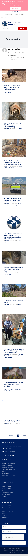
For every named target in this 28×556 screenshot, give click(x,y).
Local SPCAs (12, 226)
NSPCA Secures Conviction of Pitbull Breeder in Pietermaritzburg (13, 125)
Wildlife (15, 410)
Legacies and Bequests (8, 492)
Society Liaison (6, 473)
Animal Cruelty (12, 78)
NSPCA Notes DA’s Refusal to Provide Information (13, 421)
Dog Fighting (12, 260)
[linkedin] (20, 11)
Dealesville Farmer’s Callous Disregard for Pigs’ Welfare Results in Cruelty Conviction (13, 162)
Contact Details (6, 508)
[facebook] (9, 11)
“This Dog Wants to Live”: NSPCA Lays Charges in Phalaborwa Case (12, 87)
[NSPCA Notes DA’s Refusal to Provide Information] (14, 408)
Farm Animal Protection (8, 463)
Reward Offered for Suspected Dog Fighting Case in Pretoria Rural (13, 269)
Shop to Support (6, 488)
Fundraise (4, 490)
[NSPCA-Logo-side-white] (9, 442)
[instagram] (15, 11)
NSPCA (7, 91)
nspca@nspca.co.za (10, 451)
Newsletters (5, 517)
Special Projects (19, 188)
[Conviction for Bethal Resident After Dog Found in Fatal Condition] (14, 373)
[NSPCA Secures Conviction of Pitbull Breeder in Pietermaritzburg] (14, 111)
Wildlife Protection (7, 465)
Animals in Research (7, 467)
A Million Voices (6, 494)
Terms (9, 550)
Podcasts (4, 515)
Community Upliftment (8, 469)
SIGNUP (14, 542)
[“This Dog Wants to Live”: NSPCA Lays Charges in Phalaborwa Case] (14, 75)
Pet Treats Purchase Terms (15, 552)
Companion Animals (17, 331)
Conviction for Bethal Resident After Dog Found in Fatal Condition (13, 384)
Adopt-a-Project (6, 486)
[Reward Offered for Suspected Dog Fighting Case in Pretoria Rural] (14, 257)
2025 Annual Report (7, 511)
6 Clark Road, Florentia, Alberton (13, 446)
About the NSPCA (7, 506)
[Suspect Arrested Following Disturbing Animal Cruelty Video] (14, 186)
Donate (4, 496)
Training (4, 471)
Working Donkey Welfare (8, 475)
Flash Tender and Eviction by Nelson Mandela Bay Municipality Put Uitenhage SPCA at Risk (13, 236)
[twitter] (12, 11)
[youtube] (17, 11)
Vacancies (4, 509)
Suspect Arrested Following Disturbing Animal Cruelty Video (12, 200)
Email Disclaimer (16, 550)
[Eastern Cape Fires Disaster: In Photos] (14, 290)
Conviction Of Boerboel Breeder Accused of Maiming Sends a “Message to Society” (14, 350)
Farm (16, 151)
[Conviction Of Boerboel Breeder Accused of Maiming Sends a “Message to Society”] (14, 329)
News (17, 78)
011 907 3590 (8, 448)
